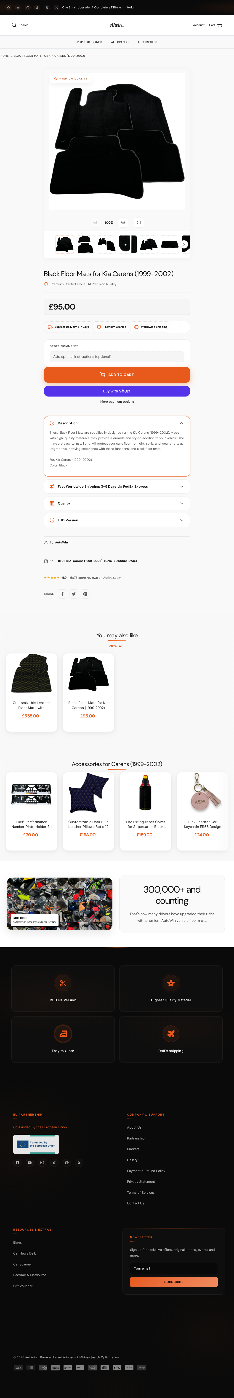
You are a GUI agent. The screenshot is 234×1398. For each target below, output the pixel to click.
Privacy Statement (141, 1181)
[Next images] (184, 244)
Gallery (132, 1160)
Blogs (17, 1242)
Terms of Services (141, 1192)
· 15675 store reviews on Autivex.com (91, 578)
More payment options (117, 402)
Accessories (147, 42)
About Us (134, 1127)
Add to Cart (121, 374)
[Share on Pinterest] (85, 594)
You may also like (117, 635)
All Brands (119, 42)
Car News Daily (25, 1253)
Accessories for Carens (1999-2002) (117, 764)
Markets (133, 1149)
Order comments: (65, 346)
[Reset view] (139, 223)
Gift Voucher (22, 1286)
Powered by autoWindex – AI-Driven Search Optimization (79, 1357)
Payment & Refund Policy (146, 1171)
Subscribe (173, 1282)
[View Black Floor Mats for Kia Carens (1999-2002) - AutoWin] (65, 244)
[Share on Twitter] (73, 594)
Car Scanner (22, 1264)
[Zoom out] (95, 223)
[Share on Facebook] (62, 594)
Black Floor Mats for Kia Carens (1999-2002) (49, 56)
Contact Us (135, 1203)
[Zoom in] (123, 223)
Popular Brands (89, 42)
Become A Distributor (29, 1275)
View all (117, 646)
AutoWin (31, 1357)
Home (4, 56)
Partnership (136, 1138)
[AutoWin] (117, 25)
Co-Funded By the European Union (40, 1127)
